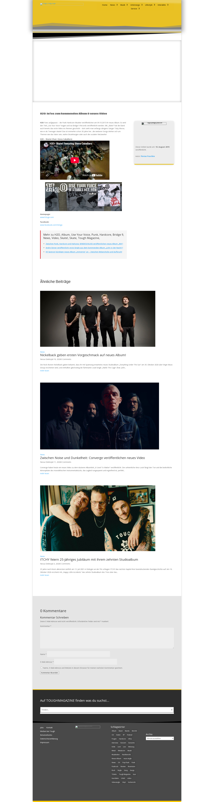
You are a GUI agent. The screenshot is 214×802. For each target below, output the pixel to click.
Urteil (123, 778)
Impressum (44, 743)
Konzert (123, 743)
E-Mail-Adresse (47, 662)
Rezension (131, 766)
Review (123, 766)
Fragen (114, 739)
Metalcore (121, 751)
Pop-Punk (125, 762)
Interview (115, 743)
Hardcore (122, 739)
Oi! (119, 762)
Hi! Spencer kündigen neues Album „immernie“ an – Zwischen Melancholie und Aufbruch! (84, 252)
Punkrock (115, 766)
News (112, 5)
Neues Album (116, 758)
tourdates (115, 778)
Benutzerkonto (46, 735)
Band (120, 731)
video (129, 778)
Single (120, 770)
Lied (119, 747)
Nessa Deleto (45, 359)
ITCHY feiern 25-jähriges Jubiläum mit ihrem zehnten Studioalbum (89, 559)
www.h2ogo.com (47, 217)
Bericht (134, 731)
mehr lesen (44, 370)
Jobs (42, 728)
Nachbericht (126, 755)
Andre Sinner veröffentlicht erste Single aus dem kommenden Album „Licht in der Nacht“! (84, 248)
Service (134, 9)
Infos (130, 739)
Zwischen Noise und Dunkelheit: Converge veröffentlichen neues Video (92, 458)
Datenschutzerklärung (49, 739)
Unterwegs (135, 5)
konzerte (131, 743)
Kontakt (49, 728)
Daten (118, 735)
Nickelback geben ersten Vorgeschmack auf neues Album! (83, 355)
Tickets (114, 774)
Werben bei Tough (47, 731)
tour (134, 774)
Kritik (113, 747)
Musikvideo (116, 755)
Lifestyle (148, 5)
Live (124, 747)
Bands (127, 731)
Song (126, 770)
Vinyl (124, 782)
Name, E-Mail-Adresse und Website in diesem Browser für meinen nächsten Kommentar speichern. (83, 668)
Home (104, 5)
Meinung (131, 747)
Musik (122, 5)
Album (114, 731)
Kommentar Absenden (49, 673)
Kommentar (45, 626)
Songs (132, 770)
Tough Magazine (125, 774)
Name (43, 654)
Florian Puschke (148, 156)
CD (113, 735)
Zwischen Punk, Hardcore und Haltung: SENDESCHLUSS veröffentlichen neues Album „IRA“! (84, 244)
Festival (129, 735)
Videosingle (116, 782)
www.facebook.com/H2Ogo (51, 225)
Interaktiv (162, 5)
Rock (113, 770)
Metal (114, 751)
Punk (133, 762)
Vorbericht (131, 782)
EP (124, 735)
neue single (128, 758)
